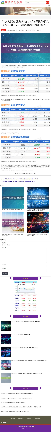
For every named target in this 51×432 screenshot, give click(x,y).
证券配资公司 (21, 418)
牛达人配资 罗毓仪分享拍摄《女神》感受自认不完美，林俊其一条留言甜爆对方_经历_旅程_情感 (21, 406)
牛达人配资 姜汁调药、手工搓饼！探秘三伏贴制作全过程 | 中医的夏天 (25, 321)
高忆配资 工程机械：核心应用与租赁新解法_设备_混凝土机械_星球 (15, 411)
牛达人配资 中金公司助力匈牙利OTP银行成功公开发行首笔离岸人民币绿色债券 (21, 179)
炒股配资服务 (38, 418)
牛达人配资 (3, 30)
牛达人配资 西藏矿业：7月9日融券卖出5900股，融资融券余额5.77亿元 (20, 181)
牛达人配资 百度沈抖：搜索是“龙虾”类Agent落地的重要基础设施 (24, 347)
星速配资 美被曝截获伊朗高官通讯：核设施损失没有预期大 (13, 402)
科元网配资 (12, 418)
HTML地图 (32, 426)
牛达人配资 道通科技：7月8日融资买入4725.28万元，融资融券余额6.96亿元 (16, 398)
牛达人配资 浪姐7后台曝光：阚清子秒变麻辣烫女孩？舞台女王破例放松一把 (26, 373)
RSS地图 (28, 426)
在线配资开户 (29, 418)
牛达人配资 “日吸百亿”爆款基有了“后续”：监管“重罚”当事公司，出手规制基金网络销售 (28, 360)
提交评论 (5, 273)
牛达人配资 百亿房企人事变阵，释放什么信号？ (21, 334)
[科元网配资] (11, 2)
